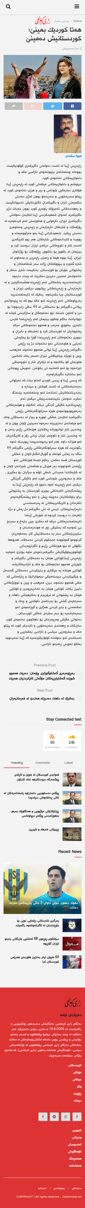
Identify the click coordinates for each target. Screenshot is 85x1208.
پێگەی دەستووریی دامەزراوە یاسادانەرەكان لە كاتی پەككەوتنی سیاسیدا (31, 795)
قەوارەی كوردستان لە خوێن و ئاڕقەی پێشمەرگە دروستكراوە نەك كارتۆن (36, 777)
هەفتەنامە (75, 1165)
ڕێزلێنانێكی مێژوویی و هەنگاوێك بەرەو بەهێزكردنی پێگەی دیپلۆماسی (35, 813)
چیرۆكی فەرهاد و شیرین (44, 829)
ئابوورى (76, 1130)
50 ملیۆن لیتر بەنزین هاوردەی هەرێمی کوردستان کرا (34, 959)
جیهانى (76, 1079)
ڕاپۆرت (77, 1093)
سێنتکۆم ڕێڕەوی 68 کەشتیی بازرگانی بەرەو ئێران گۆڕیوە (32, 941)
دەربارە (42, 1188)
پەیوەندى (59, 1188)
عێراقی (77, 1072)
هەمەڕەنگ (75, 1158)
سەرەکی (76, 1188)
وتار (79, 1086)
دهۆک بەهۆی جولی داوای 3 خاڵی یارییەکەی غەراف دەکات (43, 905)
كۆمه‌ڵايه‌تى (74, 1151)
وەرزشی (76, 1137)
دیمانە (77, 1100)
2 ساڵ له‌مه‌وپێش (71, 48)
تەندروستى (74, 1144)
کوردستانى (74, 1065)
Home (77, 21)
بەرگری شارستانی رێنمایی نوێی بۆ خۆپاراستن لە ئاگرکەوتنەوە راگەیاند (37, 923)
